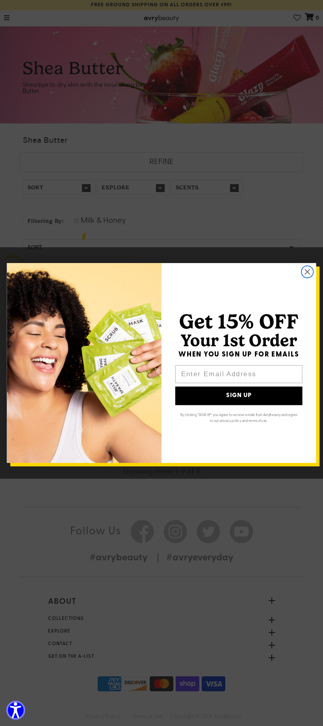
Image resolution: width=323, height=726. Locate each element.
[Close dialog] (307, 272)
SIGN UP (239, 396)
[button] (15, 710)
